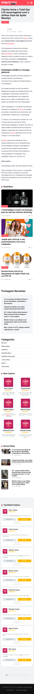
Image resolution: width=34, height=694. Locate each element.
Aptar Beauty (10, 43)
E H (10, 29)
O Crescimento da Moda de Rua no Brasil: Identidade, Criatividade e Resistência (16, 301)
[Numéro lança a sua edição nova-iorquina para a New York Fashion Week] (4, 489)
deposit (8, 415)
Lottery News (5, 360)
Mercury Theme (28, 687)
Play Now (24, 519)
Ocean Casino (25, 388)
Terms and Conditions (21, 690)
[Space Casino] (5, 631)
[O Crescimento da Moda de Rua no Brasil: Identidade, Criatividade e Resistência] (5, 453)
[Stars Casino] (8, 386)
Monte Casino (25, 409)
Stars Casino (8, 388)
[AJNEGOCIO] (9, 2)
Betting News (5, 346)
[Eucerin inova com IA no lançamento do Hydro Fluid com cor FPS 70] (17, 260)
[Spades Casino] (8, 407)
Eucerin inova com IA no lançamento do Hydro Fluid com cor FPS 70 (15, 273)
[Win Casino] (5, 652)
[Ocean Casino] (25, 386)
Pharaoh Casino (25, 430)
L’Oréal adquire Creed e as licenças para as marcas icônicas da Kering (16, 211)
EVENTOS (4, 350)
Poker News (5, 366)
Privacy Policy (10, 690)
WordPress (20, 687)
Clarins (26, 38)
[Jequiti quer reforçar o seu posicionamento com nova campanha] (17, 228)
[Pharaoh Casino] (25, 428)
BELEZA (5, 22)
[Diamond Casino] (8, 428)
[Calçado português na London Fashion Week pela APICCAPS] (5, 465)
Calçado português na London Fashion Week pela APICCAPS (14, 308)
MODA (3, 363)
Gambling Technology (8, 356)
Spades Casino (8, 409)
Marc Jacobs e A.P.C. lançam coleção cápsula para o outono (17, 328)
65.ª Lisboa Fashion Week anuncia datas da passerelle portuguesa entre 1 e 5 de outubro (15, 314)
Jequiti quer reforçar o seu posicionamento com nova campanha (13, 241)
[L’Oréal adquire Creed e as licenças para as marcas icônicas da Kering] (17, 198)
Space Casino (13, 628)
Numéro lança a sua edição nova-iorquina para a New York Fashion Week (15, 322)
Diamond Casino (8, 430)
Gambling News (6, 353)
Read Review (9, 519)
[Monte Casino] (25, 407)
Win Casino (12, 649)
